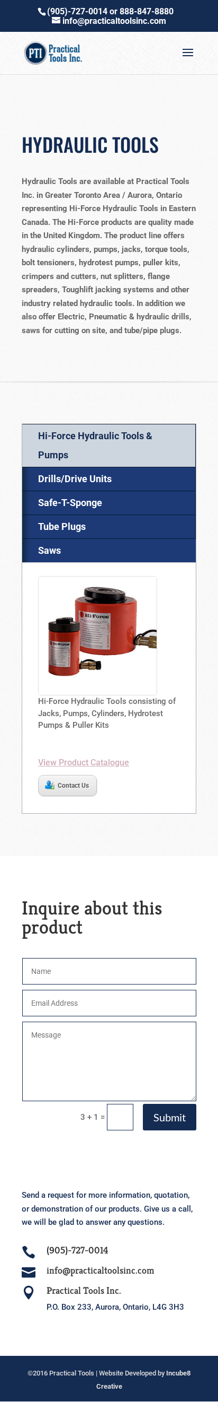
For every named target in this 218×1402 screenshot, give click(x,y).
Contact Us (73, 785)
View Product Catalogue (83, 762)
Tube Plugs (62, 526)
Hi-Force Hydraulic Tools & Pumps (95, 445)
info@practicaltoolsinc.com (100, 1270)
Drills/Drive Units (75, 478)
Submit (169, 1117)
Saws (49, 550)
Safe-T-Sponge (70, 502)
